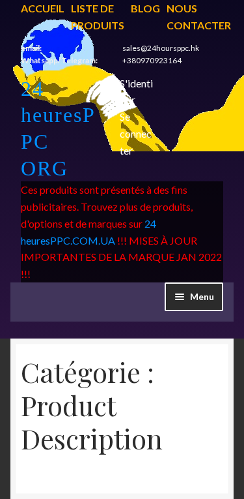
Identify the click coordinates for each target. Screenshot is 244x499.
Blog (145, 8)
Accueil (42, 8)
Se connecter (136, 133)
